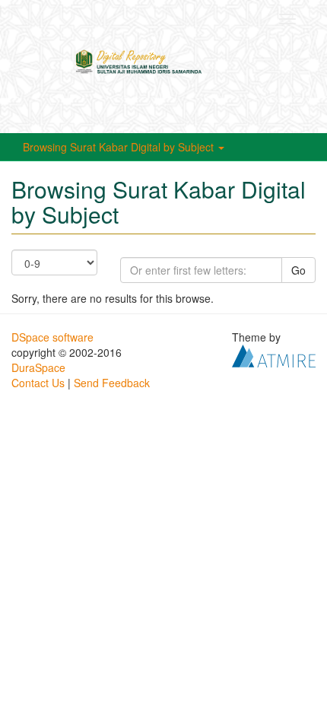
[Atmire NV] (274, 354)
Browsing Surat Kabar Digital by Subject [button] (120, 146)
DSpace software (52, 337)
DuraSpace (38, 367)
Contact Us (38, 382)
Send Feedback (112, 382)
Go (298, 270)
